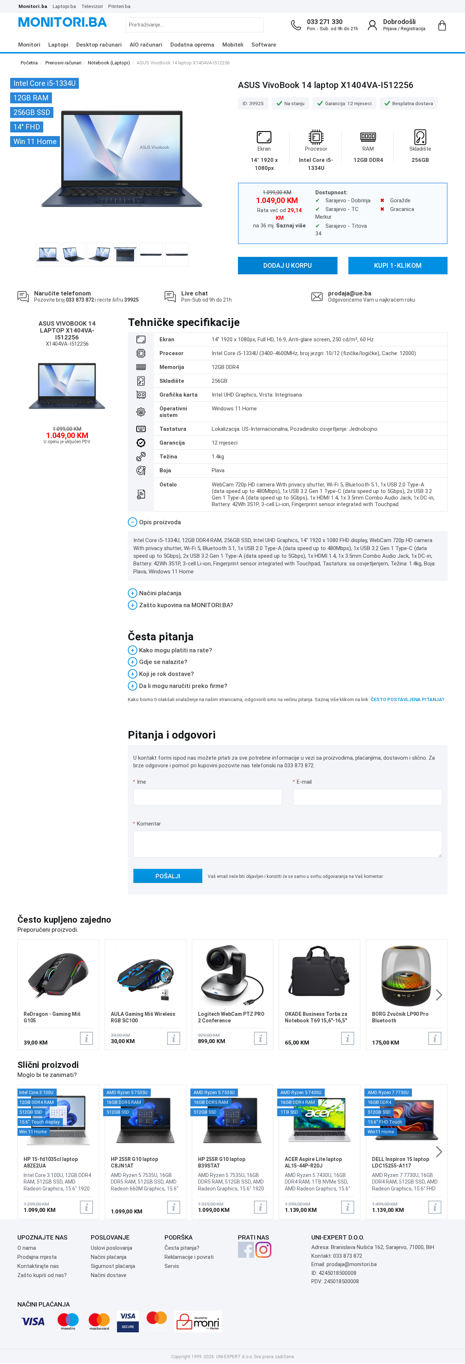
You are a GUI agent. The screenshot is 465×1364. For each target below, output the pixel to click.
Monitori (29, 44)
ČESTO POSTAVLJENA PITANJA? (407, 699)
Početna (29, 62)
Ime (139, 782)
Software (263, 44)
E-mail (302, 782)
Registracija (413, 28)
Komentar (147, 823)
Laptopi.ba (64, 6)
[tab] (288, 522)
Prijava (390, 28)
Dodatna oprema (192, 44)
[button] (439, 995)
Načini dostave (108, 1275)
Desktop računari (99, 44)
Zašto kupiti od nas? (42, 1275)
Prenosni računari (63, 62)
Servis (172, 1266)
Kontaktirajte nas (38, 1266)
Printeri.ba (119, 6)
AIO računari (146, 44)
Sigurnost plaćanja (113, 1266)
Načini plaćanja (108, 1257)
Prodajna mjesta (37, 1257)
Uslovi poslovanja (111, 1248)
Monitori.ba (33, 6)
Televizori (92, 6)
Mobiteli (232, 44)
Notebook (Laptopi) (109, 62)
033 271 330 (325, 21)
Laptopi (58, 44)
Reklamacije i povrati (189, 1257)
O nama (26, 1248)
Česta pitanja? (182, 1248)
